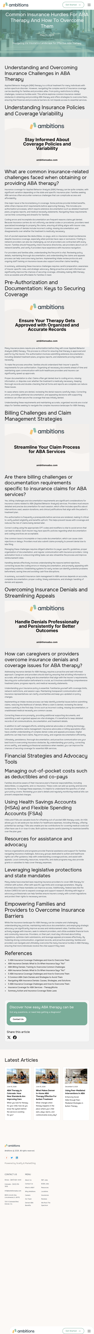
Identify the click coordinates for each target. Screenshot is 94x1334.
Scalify (19, 1163)
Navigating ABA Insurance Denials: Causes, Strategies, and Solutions (39, 980)
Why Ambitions (30, 1191)
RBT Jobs (44, 1180)
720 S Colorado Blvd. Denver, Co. (12, 1203)
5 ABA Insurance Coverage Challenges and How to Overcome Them (38, 960)
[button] (88, 5)
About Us (28, 1180)
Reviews (44, 1199)
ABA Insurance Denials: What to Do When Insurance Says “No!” (36, 963)
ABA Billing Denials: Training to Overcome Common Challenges (36, 967)
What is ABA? (29, 1188)
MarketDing (30, 1163)
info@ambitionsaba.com (13, 1191)
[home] (15, 4)
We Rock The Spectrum (45, 1204)
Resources (44, 1188)
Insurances (45, 1195)
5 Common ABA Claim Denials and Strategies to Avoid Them (35, 977)
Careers (27, 1195)
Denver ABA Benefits (29, 1204)
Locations (44, 1191)
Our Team (28, 1199)
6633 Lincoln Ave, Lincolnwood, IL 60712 (12, 1196)
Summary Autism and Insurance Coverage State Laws (32, 990)
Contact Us (18, 1019)
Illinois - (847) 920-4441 (13, 1180)
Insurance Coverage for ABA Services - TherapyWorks (33, 987)
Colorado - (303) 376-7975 (12, 1185)
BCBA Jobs (45, 1184)
